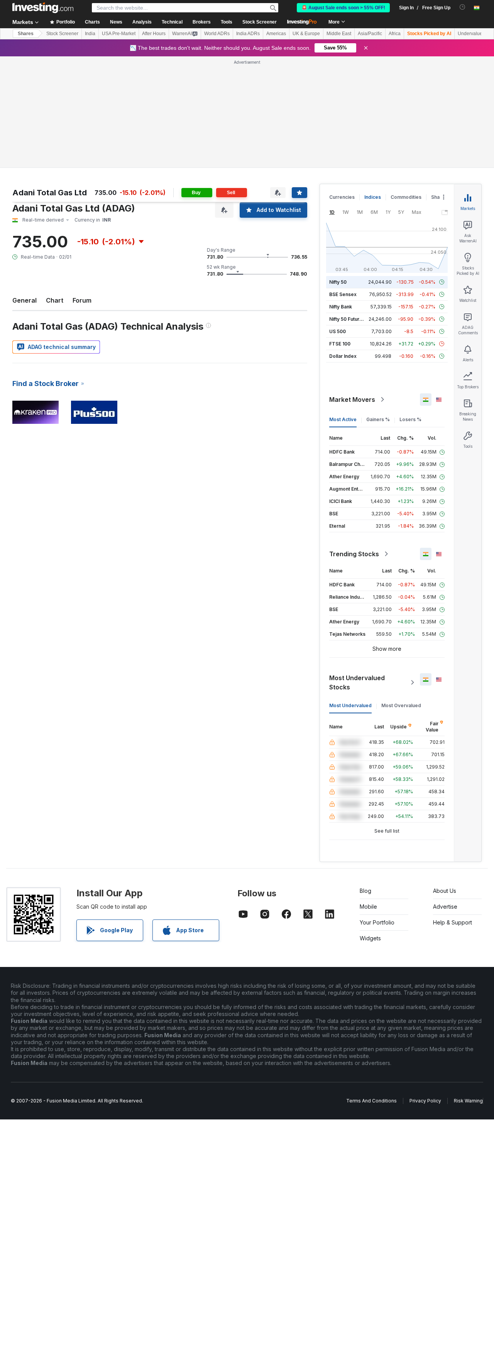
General (24, 300)
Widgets (370, 938)
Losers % (410, 419)
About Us (444, 890)
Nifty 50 (338, 282)
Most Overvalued (401, 705)
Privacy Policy (425, 1101)
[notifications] (462, 7)
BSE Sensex (343, 294)
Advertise (445, 906)
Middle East (339, 33)
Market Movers (352, 399)
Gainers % (378, 419)
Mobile (368, 906)
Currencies (342, 197)
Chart (54, 300)
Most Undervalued (350, 705)
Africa (395, 33)
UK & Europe (306, 33)
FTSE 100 (339, 344)
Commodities (406, 197)
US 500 (337, 331)
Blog (365, 890)
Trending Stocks (354, 554)
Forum (82, 300)
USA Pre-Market (118, 33)
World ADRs (217, 33)
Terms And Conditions (371, 1101)
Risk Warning (468, 1101)
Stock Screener (259, 22)
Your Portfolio (377, 922)
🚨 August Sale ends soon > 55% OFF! (343, 7)
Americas (276, 33)
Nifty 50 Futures (347, 319)
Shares (26, 33)
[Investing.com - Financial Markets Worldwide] (42, 7)
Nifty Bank (340, 307)
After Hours (154, 33)
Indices (372, 197)
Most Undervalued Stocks (357, 682)
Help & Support (452, 922)
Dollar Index (343, 356)
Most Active (343, 419)
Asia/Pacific (370, 33)
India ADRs (248, 33)
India (90, 33)
